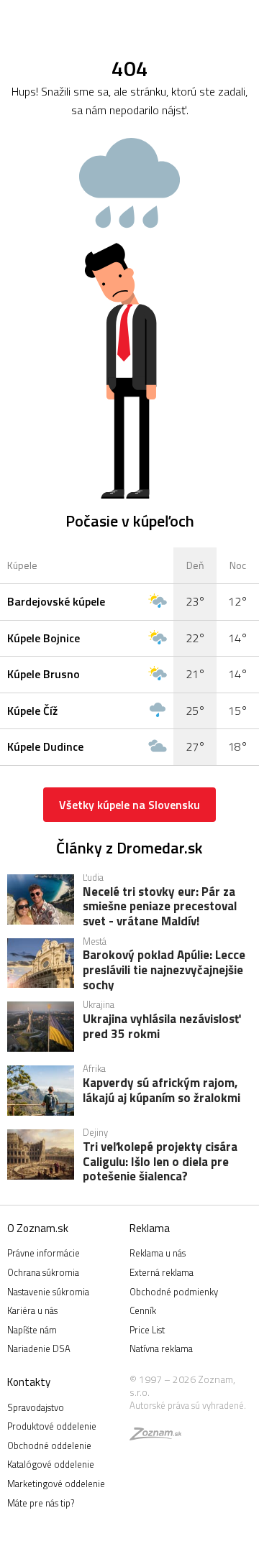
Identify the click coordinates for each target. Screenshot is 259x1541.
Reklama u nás (158, 1253)
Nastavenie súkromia (48, 1292)
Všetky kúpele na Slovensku (129, 804)
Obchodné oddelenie (49, 1445)
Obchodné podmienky (174, 1292)
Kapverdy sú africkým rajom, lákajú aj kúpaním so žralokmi (161, 1091)
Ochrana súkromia (43, 1272)
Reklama (150, 1228)
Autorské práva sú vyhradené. (188, 1405)
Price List (147, 1330)
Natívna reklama (161, 1348)
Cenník (143, 1310)
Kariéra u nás (32, 1310)
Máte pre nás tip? (40, 1503)
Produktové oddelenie (51, 1426)
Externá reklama (162, 1272)
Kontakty (28, 1382)
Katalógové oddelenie (50, 1464)
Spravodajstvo (35, 1407)
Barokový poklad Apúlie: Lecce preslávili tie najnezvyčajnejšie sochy (164, 969)
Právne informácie (43, 1253)
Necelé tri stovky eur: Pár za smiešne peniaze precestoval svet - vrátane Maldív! (160, 905)
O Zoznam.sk (37, 1228)
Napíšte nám (32, 1330)
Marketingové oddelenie (56, 1483)
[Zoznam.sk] (155, 1436)
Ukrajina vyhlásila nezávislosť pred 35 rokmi (161, 1027)
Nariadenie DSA (39, 1348)
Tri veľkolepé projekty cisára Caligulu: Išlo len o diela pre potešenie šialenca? (160, 1161)
